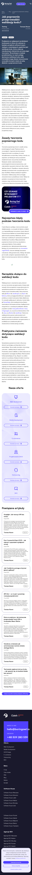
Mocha (11, 313)
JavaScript (18, 313)
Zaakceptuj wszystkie (16, 862)
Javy (5, 313)
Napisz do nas (21, 4)
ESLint (8, 293)
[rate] (2, 30)
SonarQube (7, 302)
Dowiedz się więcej (14, 407)
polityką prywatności (20, 858)
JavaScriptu (15, 293)
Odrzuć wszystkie (16, 865)
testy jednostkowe (18, 308)
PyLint (24, 293)
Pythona (4, 296)
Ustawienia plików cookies (16, 869)
